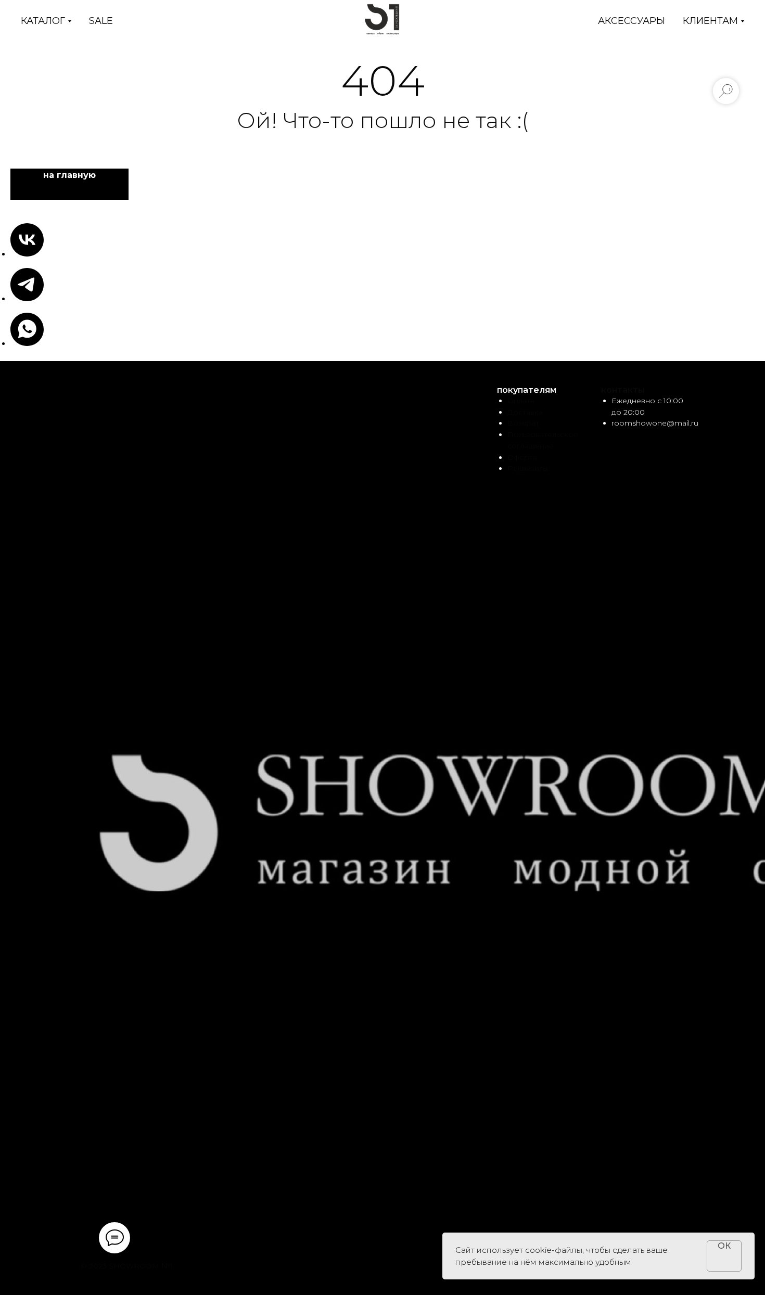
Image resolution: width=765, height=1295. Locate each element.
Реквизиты (527, 468)
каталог (43, 21)
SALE (101, 21)
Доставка (525, 412)
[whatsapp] (27, 343)
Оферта (522, 457)
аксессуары (631, 21)
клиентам (710, 21)
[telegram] (27, 298)
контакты (623, 390)
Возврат (523, 423)
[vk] (27, 253)
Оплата (520, 400)
